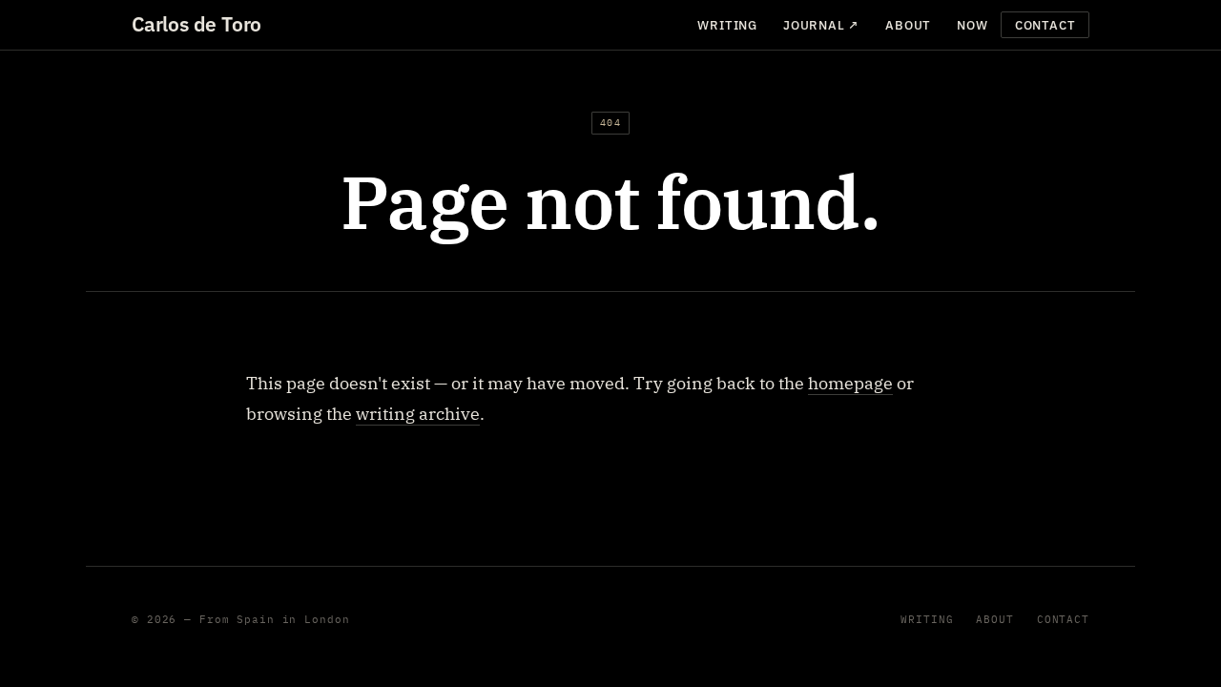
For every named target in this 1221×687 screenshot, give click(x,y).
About (908, 25)
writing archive (418, 414)
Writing (726, 25)
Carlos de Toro (196, 24)
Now (972, 25)
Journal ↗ (821, 25)
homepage (850, 383)
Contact (1045, 25)
